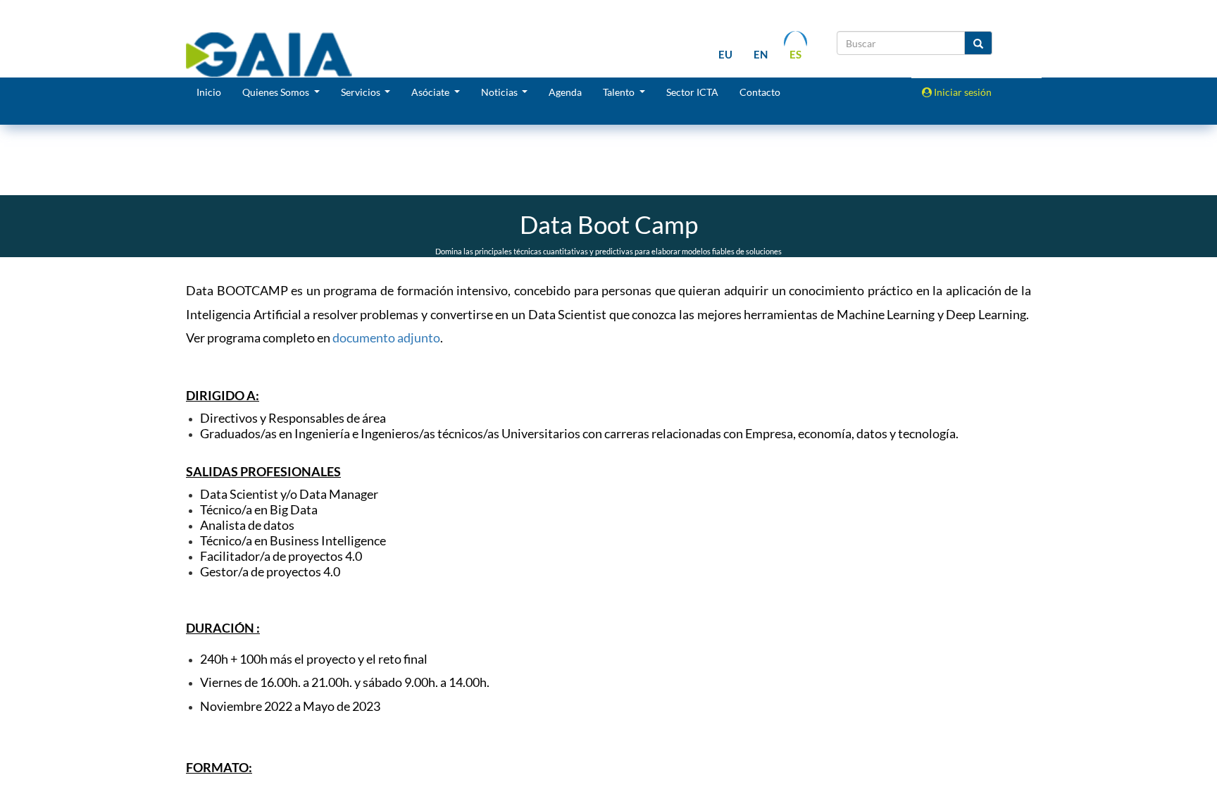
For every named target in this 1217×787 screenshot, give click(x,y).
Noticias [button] (500, 92)
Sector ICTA (692, 92)
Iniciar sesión (962, 92)
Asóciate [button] (431, 92)
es (795, 54)
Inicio (208, 92)
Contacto (759, 92)
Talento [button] (620, 92)
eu (725, 54)
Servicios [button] (361, 92)
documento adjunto (386, 337)
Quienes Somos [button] (276, 92)
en (761, 54)
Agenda (565, 92)
